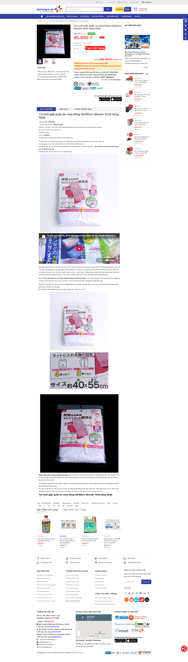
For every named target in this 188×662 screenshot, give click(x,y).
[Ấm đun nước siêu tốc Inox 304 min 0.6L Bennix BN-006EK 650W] (129, 108)
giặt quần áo (56, 503)
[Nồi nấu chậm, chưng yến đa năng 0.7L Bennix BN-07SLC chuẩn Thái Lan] (129, 94)
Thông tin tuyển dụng (72, 578)
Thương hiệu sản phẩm (73, 591)
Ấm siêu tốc (131, 558)
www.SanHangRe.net (44, 647)
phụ (49, 505)
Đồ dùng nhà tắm (46, 562)
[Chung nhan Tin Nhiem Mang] (124, 624)
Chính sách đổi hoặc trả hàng (46, 601)
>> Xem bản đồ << (112, 79)
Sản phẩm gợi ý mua (74, 509)
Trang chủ (41, 21)
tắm (63, 505)
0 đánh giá (83, 33)
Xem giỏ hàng (99, 581)
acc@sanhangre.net (44, 642)
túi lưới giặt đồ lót (46, 503)
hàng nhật (76, 503)
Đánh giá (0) (63, 109)
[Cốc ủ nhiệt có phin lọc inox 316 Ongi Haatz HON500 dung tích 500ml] (129, 122)
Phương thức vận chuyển (44, 594)
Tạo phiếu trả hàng (101, 588)
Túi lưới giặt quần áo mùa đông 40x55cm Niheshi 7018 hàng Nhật (68, 21)
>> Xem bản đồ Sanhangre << (47, 639)
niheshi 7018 (85, 503)
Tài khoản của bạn (101, 575)
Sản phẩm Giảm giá (72, 588)
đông (108, 503)
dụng (39, 505)
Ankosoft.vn (81, 652)
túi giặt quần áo (67, 503)
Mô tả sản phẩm (46, 109)
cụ (44, 505)
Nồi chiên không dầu (134, 562)
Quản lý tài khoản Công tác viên (105, 604)
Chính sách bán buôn (72, 581)
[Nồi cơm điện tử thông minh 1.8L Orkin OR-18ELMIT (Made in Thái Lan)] (129, 151)
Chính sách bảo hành (43, 588)
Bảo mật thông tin (42, 581)
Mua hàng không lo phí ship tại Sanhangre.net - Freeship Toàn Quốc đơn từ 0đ (137, 54)
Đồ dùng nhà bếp (75, 558)
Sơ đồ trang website (72, 594)
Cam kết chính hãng (72, 575)
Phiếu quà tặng (99, 578)
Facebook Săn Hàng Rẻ (45, 644)
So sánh (112, 2)
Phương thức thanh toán (44, 598)
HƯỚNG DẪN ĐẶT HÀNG (83, 109)
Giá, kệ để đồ (103, 558)
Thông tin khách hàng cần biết (46, 585)
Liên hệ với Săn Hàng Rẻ (73, 598)
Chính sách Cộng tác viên (103, 598)
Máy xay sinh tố (75, 562)
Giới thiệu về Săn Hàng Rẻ (45, 575)
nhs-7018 (69, 505)
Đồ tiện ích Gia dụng (105, 562)
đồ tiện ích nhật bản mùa (98, 503)
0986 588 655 (142, 10)
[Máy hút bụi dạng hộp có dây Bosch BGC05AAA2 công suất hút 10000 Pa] (129, 136)
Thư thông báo (99, 585)
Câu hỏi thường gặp (43, 591)
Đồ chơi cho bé (45, 558)
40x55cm (115, 503)
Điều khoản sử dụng (43, 578)
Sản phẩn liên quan (47, 509)
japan (76, 505)
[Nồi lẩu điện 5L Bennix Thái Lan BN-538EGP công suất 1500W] (129, 80)
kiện (54, 505)
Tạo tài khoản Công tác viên (103, 601)
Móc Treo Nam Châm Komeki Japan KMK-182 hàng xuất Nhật (67, 540)
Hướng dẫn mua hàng (73, 585)
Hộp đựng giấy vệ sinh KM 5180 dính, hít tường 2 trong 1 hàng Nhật (112, 540)
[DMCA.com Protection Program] (142, 624)
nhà (59, 505)
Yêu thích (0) (123, 2)
